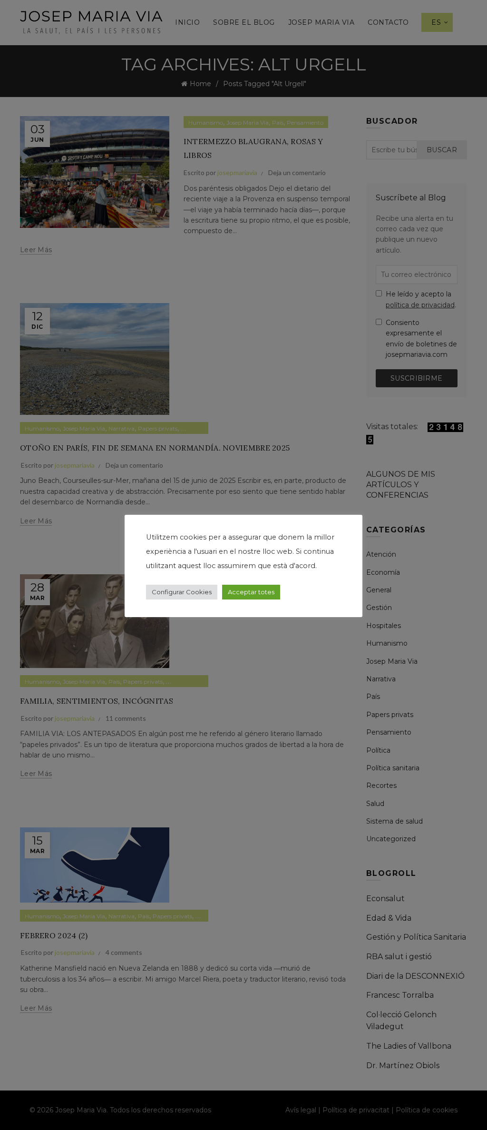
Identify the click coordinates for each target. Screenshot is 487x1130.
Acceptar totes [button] (251, 592)
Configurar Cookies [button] (182, 592)
